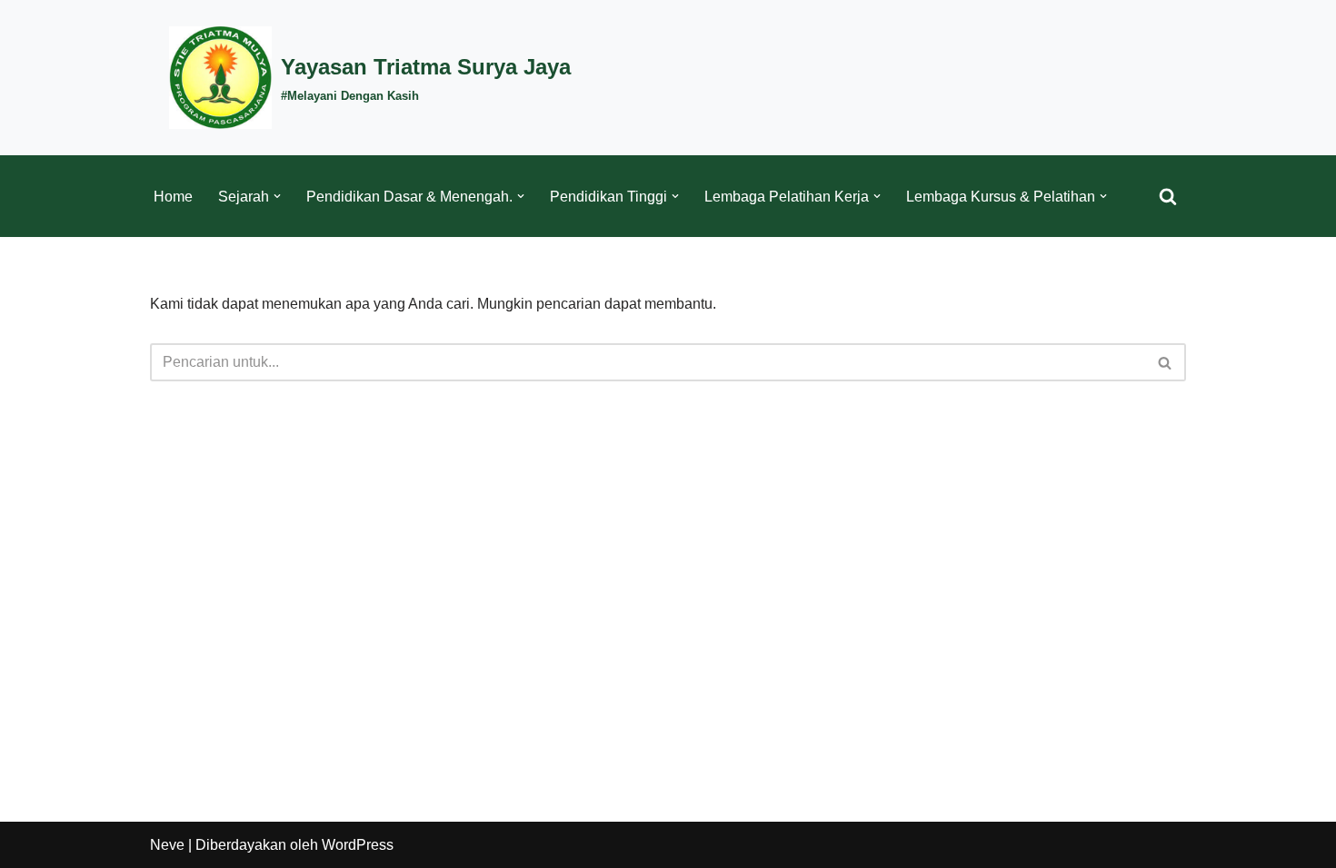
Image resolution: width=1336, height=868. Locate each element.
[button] (277, 196)
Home (173, 196)
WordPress (358, 845)
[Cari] (1168, 196)
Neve (167, 845)
